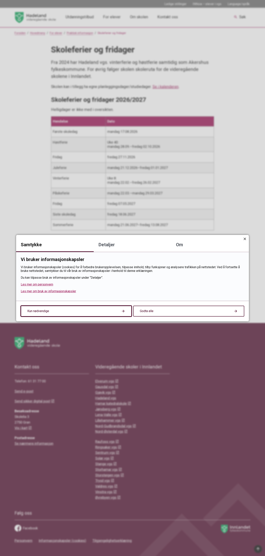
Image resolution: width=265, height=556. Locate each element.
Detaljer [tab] (106, 244)
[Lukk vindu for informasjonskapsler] (244, 239)
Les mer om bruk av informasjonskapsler (48, 291)
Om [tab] (179, 244)
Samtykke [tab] (31, 244)
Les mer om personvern (37, 284)
